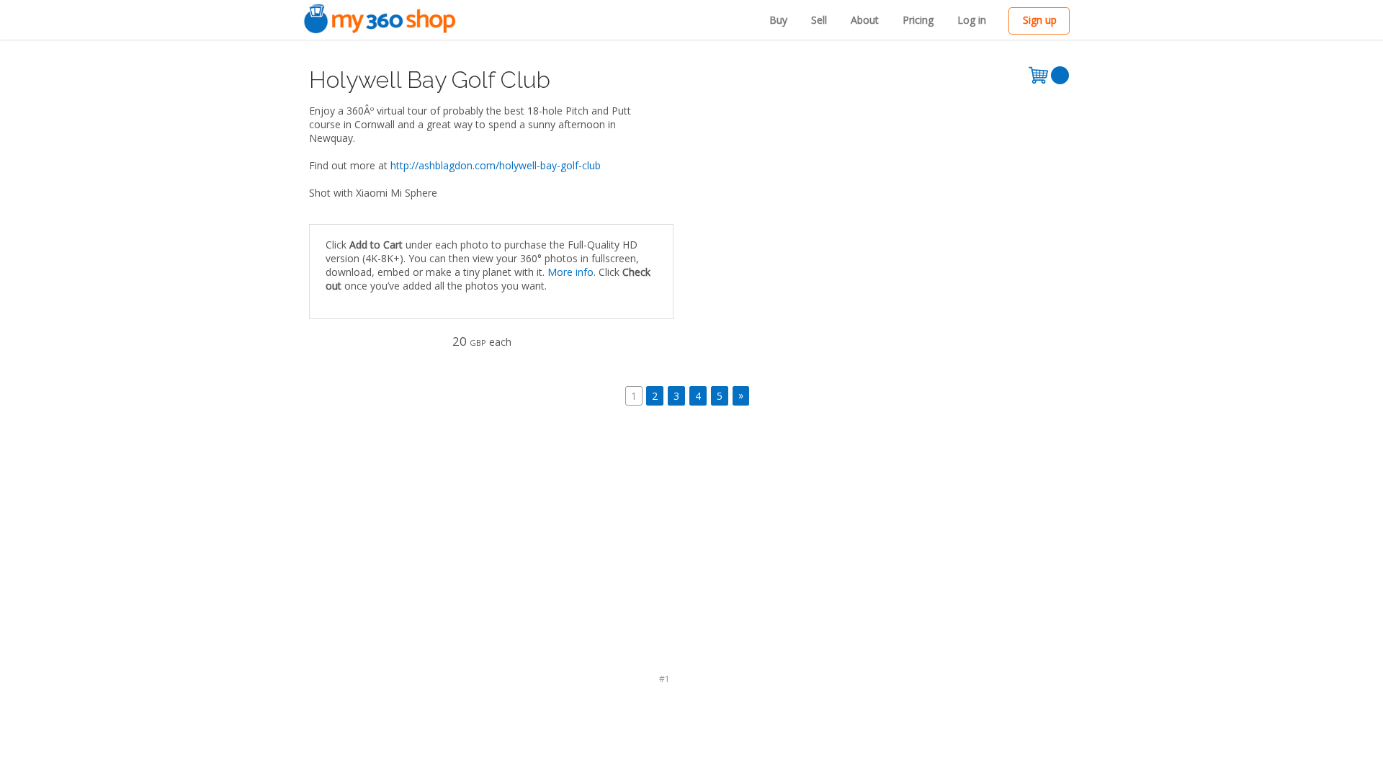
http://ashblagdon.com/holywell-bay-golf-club (495, 165)
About (865, 20)
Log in (971, 20)
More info (570, 272)
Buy (778, 20)
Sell (819, 20)
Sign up (1040, 20)
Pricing (918, 20)
